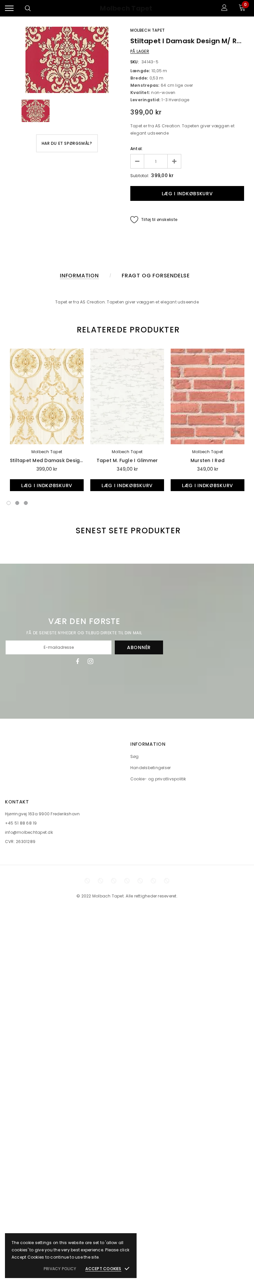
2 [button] (17, 503)
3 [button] (26, 503)
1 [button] (9, 503)
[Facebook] (77, 661)
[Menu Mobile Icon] (9, 8)
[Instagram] (90, 661)
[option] (67, 60)
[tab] (127, 329)
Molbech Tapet (126, 8)
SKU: (134, 62)
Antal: (136, 148)
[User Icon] (224, 8)
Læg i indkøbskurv (46, 485)
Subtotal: (139, 175)
